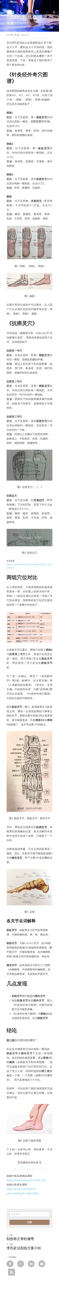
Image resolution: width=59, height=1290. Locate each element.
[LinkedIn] (31, 1263)
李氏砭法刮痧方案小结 (24, 1248)
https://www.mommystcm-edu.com (26, 1180)
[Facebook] (10, 1263)
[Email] (41, 1263)
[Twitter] (20, 1263)
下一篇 (10, 1244)
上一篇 (10, 1235)
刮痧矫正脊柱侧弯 (20, 1239)
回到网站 (14, 2)
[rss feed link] (11, 1272)
